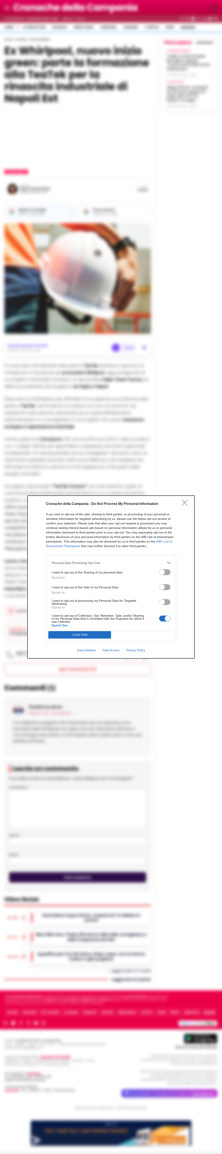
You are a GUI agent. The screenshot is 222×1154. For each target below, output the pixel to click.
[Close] (186, 504)
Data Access (111, 650)
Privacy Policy (135, 650)
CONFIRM (80, 635)
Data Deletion (86, 650)
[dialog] (111, 577)
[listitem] (111, 562)
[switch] (164, 572)
